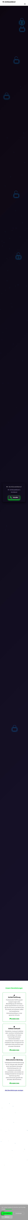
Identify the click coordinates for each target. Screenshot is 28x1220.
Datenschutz (8, 1209)
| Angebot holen (14, 1018)
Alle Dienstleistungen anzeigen (14, 1090)
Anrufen (15, 497)
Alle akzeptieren (7, 1213)
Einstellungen (19, 1213)
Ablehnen (7, 1217)
